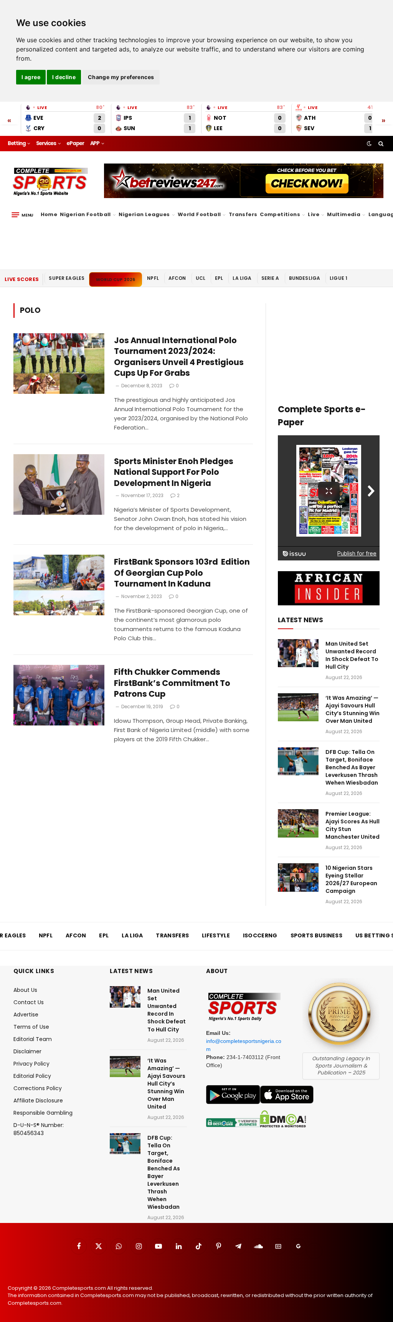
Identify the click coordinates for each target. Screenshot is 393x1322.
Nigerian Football (85, 214)
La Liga (242, 278)
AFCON (177, 278)
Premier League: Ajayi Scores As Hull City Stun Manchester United (352, 825)
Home (49, 214)
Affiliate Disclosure (38, 1100)
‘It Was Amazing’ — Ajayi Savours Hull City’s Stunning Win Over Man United (352, 709)
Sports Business (317, 935)
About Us (25, 990)
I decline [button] (64, 77)
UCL (200, 278)
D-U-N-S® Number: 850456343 (38, 1129)
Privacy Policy (31, 1064)
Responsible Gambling (43, 1113)
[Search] (380, 143)
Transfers (243, 214)
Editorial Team (32, 1039)
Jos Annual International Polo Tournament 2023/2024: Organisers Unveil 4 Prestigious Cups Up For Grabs (179, 357)
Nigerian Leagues (144, 214)
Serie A (270, 278)
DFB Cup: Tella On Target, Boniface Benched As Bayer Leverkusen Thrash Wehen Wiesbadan (351, 767)
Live (313, 214)
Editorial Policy (32, 1076)
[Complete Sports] (50, 182)
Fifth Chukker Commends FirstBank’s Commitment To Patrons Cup (172, 683)
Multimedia (343, 214)
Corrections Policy (37, 1088)
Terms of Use (31, 1027)
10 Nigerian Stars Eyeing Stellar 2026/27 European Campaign (351, 879)
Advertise (25, 1014)
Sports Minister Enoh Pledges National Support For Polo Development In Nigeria (173, 472)
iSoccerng (260, 935)
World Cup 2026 (115, 279)
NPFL (153, 278)
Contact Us (28, 1002)
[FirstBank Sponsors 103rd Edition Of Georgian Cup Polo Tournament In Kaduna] (58, 585)
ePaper (75, 143)
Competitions (280, 214)
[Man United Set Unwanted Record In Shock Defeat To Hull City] (298, 653)
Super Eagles (66, 278)
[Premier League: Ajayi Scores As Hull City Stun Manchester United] (298, 823)
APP (94, 143)
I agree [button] (30, 77)
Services (46, 143)
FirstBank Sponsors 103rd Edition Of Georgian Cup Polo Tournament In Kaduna (182, 573)
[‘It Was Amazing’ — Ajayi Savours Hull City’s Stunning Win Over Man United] (298, 707)
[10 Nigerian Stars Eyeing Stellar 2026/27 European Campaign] (298, 877)
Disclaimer (27, 1051)
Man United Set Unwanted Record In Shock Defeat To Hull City (351, 655)
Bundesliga (304, 278)
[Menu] (22, 214)
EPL (219, 278)
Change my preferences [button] (121, 77)
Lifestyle (216, 935)
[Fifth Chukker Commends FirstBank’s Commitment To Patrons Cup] (58, 695)
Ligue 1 (338, 278)
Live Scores (22, 279)
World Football (199, 214)
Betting (17, 143)
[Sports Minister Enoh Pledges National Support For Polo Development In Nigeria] (58, 484)
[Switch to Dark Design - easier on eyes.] (369, 143)
